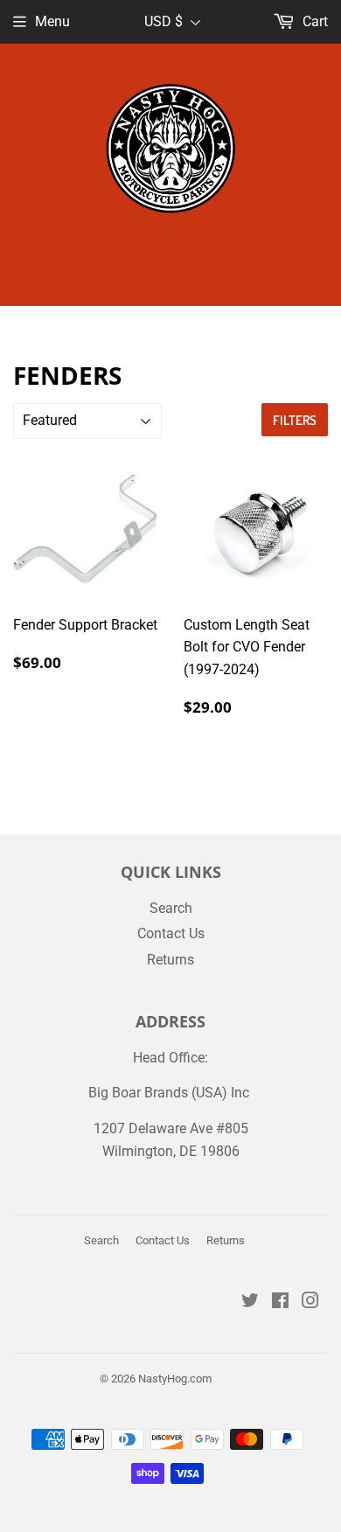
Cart (313, 21)
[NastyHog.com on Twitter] (250, 1302)
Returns (170, 959)
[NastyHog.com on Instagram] (310, 1302)
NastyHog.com (175, 1378)
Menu (52, 21)
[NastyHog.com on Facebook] (280, 1302)
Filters (295, 420)
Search (171, 908)
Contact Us (171, 933)
